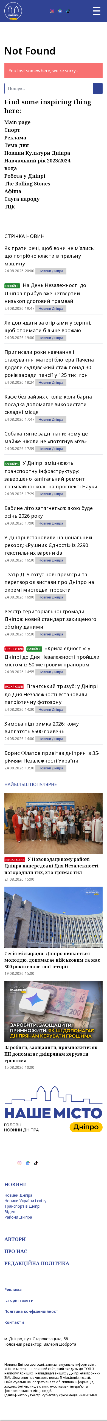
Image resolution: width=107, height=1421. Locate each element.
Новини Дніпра (51, 271)
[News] (60, 11)
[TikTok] (68, 11)
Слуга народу (22, 199)
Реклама (15, 137)
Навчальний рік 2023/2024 (37, 160)
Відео (9, 1211)
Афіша (12, 191)
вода (10, 168)
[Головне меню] (97, 11)
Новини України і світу (25, 1200)
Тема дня (16, 145)
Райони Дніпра (18, 1217)
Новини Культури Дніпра (37, 153)
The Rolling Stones (27, 183)
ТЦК (9, 206)
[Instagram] (52, 11)
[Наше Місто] (13, 11)
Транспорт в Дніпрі (22, 1206)
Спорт (12, 130)
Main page (17, 122)
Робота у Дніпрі (24, 176)
